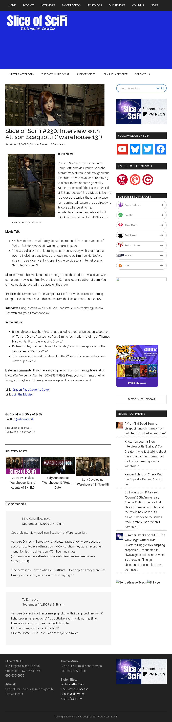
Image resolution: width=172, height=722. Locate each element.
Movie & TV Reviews (141, 399)
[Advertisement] (121, 38)
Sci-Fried (81, 671)
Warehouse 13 (27, 431)
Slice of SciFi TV (71, 698)
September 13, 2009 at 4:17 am (42, 523)
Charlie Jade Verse (73, 694)
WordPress (103, 716)
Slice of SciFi (37, 22)
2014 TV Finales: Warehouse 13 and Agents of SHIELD (22, 482)
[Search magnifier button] (162, 88)
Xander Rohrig (134, 474)
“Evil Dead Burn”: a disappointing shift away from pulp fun (144, 428)
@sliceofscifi (25, 419)
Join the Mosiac (22, 394)
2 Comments (58, 144)
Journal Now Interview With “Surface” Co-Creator (144, 446)
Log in (114, 716)
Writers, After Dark (72, 684)
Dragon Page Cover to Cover (31, 389)
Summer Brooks (38, 144)
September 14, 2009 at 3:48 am (42, 604)
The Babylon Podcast (74, 689)
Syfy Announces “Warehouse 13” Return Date (57, 482)
